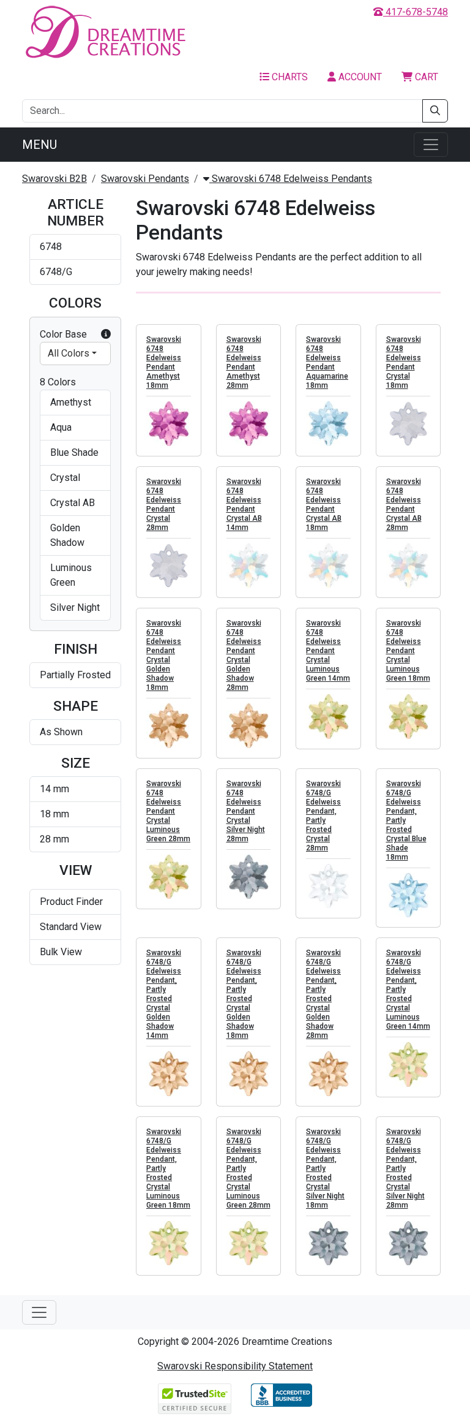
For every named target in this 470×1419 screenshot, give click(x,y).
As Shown (61, 732)
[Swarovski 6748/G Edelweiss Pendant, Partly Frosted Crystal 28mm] (328, 886)
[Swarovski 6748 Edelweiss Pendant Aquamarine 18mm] (328, 423)
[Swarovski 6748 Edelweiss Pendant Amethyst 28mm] (248, 423)
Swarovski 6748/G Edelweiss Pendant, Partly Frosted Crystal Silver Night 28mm (405, 1168)
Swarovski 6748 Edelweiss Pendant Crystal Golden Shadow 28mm (243, 655)
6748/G (56, 272)
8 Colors (58, 382)
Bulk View (61, 952)
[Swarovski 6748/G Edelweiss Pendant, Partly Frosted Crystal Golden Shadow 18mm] (248, 1073)
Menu (39, 144)
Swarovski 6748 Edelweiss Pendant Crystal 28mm (163, 504)
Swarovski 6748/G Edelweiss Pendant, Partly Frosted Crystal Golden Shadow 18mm (243, 994)
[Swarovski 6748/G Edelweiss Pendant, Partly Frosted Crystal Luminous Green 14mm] (408, 1064)
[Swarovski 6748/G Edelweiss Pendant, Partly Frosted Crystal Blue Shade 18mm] (408, 895)
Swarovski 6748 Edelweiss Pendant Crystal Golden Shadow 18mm (163, 655)
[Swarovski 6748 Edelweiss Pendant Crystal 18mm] (408, 423)
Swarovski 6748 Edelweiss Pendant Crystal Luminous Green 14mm (328, 651)
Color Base (63, 334)
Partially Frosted (75, 675)
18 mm (54, 814)
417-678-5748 (415, 12)
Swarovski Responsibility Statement (235, 1366)
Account (359, 77)
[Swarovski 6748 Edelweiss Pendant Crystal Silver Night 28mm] (248, 877)
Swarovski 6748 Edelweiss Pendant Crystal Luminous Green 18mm (408, 651)
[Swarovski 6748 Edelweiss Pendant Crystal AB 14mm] (248, 565)
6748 (51, 246)
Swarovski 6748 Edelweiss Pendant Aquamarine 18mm (327, 362)
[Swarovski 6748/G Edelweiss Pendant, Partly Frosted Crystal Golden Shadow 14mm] (168, 1073)
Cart (425, 77)
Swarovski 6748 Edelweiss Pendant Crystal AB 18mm (323, 504)
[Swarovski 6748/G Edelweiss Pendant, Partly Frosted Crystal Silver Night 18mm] (328, 1243)
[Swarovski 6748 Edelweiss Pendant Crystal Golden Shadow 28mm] (248, 725)
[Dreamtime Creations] (104, 31)
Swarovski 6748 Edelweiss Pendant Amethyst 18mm (163, 362)
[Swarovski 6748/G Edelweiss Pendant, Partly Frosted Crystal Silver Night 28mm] (408, 1243)
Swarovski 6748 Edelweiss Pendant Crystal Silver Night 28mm (245, 811)
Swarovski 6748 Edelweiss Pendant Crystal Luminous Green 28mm (168, 811)
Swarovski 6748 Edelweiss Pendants (290, 178)
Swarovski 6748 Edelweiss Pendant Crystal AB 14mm (244, 504)
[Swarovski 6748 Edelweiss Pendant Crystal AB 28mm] (408, 565)
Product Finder (71, 901)
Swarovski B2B (54, 178)
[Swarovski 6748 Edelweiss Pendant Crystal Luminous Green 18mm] (408, 716)
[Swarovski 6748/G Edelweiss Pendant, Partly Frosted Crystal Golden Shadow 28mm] (328, 1073)
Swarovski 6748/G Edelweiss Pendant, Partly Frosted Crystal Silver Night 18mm (325, 1168)
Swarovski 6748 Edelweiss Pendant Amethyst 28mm (243, 362)
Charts (288, 77)
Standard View (71, 927)
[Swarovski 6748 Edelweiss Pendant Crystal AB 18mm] (328, 565)
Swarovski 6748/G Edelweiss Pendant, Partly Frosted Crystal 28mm (323, 815)
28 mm (54, 839)
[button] (106, 334)
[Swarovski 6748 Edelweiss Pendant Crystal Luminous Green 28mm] (168, 877)
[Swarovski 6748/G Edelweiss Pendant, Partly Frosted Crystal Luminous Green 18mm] (168, 1243)
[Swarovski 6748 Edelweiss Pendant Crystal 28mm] (168, 565)
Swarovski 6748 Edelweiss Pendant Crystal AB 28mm (404, 504)
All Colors (68, 353)
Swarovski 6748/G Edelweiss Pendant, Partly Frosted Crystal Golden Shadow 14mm (163, 994)
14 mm (54, 789)
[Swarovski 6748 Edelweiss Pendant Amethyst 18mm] (168, 423)
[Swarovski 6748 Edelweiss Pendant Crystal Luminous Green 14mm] (328, 716)
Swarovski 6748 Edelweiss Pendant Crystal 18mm (403, 362)
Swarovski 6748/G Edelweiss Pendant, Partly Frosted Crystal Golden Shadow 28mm (323, 994)
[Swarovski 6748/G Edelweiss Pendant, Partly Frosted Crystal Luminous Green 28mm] (248, 1243)
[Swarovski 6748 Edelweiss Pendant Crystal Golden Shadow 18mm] (168, 725)
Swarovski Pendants (145, 178)
